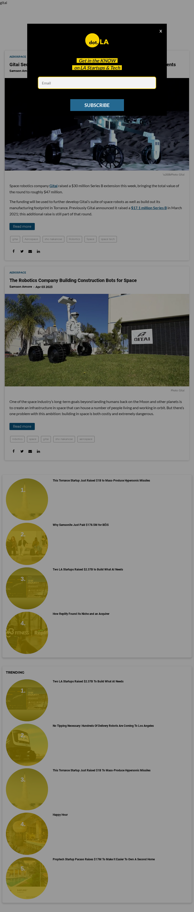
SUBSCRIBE (97, 105)
